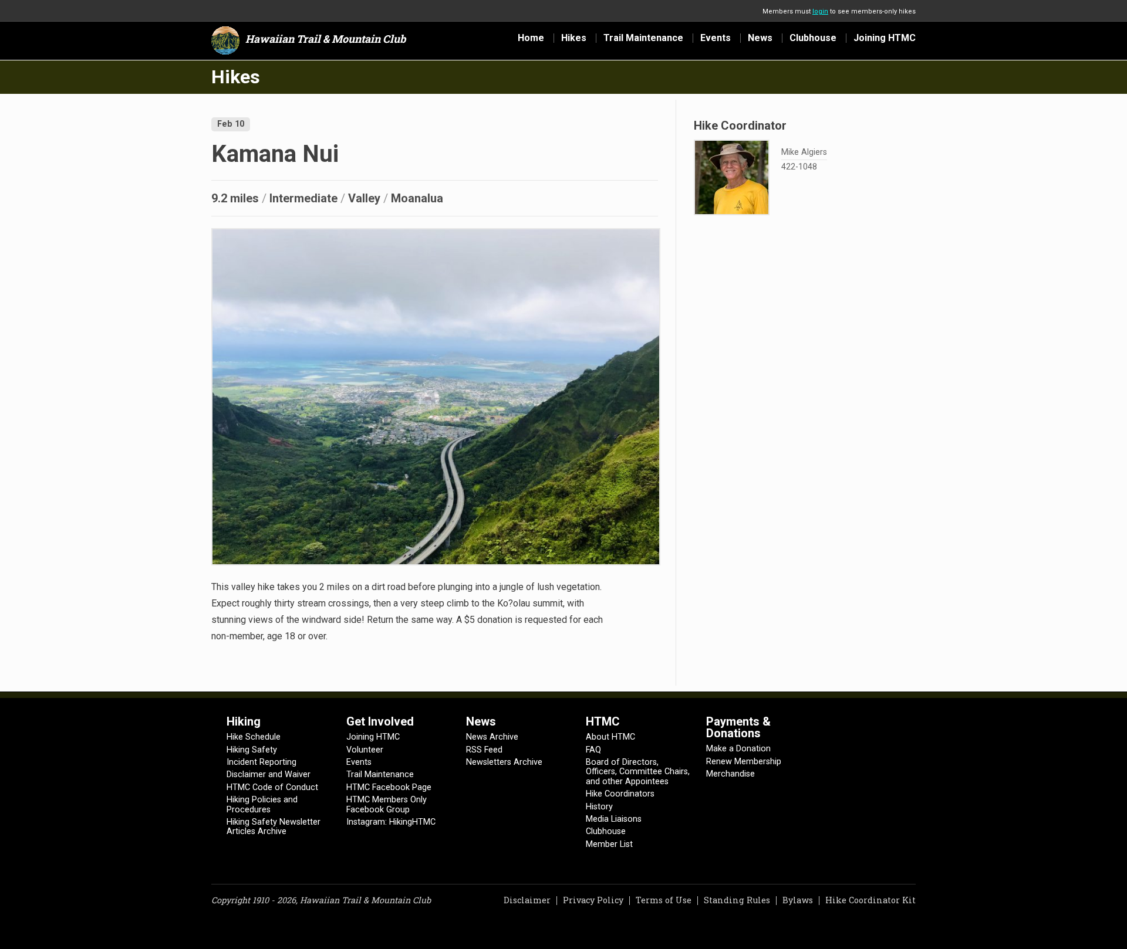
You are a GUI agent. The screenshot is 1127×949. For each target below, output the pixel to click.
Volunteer (364, 750)
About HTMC (610, 737)
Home (531, 38)
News (760, 38)
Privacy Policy (593, 900)
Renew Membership (743, 762)
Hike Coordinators (620, 794)
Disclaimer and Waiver (269, 774)
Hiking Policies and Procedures (262, 804)
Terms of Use (663, 900)
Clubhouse (812, 38)
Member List (609, 844)
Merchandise (730, 774)
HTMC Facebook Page (388, 787)
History (599, 807)
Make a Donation (738, 749)
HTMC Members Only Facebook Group (386, 804)
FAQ (593, 750)
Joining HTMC (884, 38)
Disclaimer (527, 900)
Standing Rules (737, 900)
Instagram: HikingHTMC (391, 822)
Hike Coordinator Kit (870, 900)
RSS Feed (484, 750)
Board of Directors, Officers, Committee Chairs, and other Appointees (638, 772)
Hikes (573, 38)
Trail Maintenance (643, 38)
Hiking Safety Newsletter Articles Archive (273, 826)
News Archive (492, 737)
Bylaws (797, 900)
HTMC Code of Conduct (272, 787)
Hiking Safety (252, 750)
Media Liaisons (614, 819)
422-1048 (799, 167)
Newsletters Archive (504, 762)
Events (715, 38)
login (820, 11)
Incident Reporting (261, 762)
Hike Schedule (254, 737)
